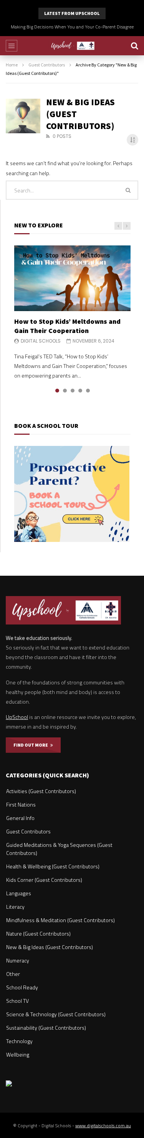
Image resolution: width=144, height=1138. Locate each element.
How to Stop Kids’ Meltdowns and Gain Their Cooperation (67, 326)
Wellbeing (17, 1054)
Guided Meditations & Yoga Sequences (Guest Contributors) (59, 849)
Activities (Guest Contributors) (41, 791)
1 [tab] (57, 391)
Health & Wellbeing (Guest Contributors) (52, 866)
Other (13, 974)
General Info (20, 818)
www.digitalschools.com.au (103, 1125)
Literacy (15, 907)
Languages (18, 893)
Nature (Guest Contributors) (38, 933)
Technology (19, 1041)
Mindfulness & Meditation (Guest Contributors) (60, 920)
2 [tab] (65, 391)
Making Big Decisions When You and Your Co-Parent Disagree (72, 26)
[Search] (134, 45)
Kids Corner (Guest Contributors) (44, 880)
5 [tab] (88, 391)
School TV (17, 1001)
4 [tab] (80, 391)
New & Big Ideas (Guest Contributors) (49, 947)
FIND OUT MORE (31, 745)
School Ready (22, 987)
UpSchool (17, 717)
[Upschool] (72, 45)
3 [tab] (72, 391)
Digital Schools (41, 341)
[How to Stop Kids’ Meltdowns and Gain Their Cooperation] (72, 278)
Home (12, 65)
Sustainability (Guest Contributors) (46, 1028)
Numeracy (17, 960)
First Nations (21, 804)
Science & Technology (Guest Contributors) (56, 1014)
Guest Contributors (46, 65)
